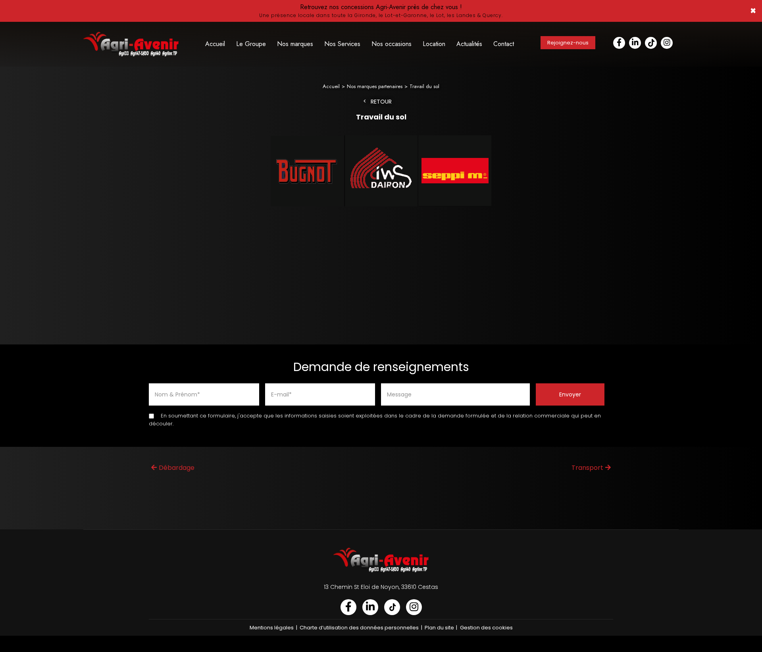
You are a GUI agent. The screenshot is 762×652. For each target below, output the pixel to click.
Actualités (469, 43)
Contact (503, 43)
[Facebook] (619, 43)
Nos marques (295, 43)
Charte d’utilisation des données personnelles (359, 627)
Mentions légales (272, 627)
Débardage (176, 467)
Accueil (215, 43)
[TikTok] (651, 43)
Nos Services (342, 43)
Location (434, 43)
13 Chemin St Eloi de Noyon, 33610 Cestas (381, 587)
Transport (587, 467)
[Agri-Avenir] (381, 11)
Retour (381, 101)
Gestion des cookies (486, 627)
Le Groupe (251, 43)
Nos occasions (391, 43)
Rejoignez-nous (568, 42)
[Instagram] (667, 43)
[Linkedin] (635, 43)
